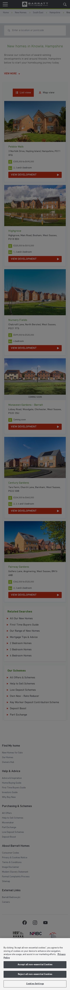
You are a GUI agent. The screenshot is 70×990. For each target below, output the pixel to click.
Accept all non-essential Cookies (35, 965)
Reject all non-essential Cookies (35, 974)
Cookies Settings (35, 984)
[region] (35, 964)
